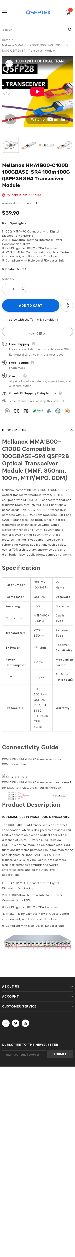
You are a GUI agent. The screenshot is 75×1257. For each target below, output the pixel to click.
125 (11, 401)
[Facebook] (6, 1023)
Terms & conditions (44, 319)
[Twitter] (15, 1023)
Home (6, 40)
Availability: (10, 203)
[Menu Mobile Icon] (4, 12)
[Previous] (6, 91)
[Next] (68, 91)
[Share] (66, 305)
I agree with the (18, 319)
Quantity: (8, 279)
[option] (37, 91)
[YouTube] (25, 1023)
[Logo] (38, 12)
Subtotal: (8, 269)
